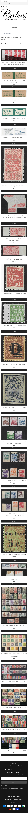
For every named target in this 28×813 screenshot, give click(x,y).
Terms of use (14, 794)
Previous (6, 757)
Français (8, 6)
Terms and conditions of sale (14, 796)
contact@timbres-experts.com (17, 788)
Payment (17, 3)
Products (14, 27)
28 (19, 757)
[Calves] (14, 14)
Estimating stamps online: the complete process (14, 767)
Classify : (3, 30)
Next (23, 757)
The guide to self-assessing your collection (14, 769)
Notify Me (14, 68)
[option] (7, 7)
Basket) (12, 3)
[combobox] (3, 7)
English (3, 6)
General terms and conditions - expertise (14, 799)
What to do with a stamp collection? (14, 765)
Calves (15, 802)
